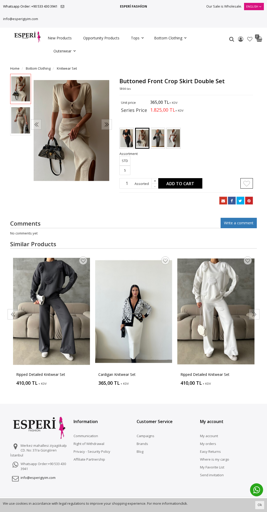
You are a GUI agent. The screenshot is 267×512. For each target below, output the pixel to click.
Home (15, 68)
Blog (140, 451)
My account (209, 435)
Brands (142, 443)
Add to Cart (180, 183)
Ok (260, 505)
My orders (208, 443)
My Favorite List (212, 467)
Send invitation (212, 475)
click (183, 503)
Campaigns (145, 435)
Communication (86, 435)
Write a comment (238, 222)
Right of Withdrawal (89, 443)
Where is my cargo (214, 459)
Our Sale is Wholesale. (224, 6)
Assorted (142, 183)
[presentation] (36, 124)
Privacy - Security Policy (92, 451)
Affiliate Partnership (89, 459)
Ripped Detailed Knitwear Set (40, 374)
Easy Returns (210, 451)
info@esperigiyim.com (20, 18)
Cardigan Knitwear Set (117, 374)
